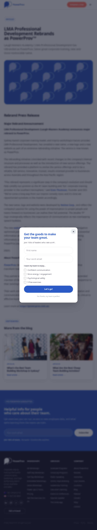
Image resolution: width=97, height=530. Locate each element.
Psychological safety (36, 278)
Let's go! (48, 289)
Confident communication (39, 270)
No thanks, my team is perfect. (48, 296)
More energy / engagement (40, 274)
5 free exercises (34, 282)
